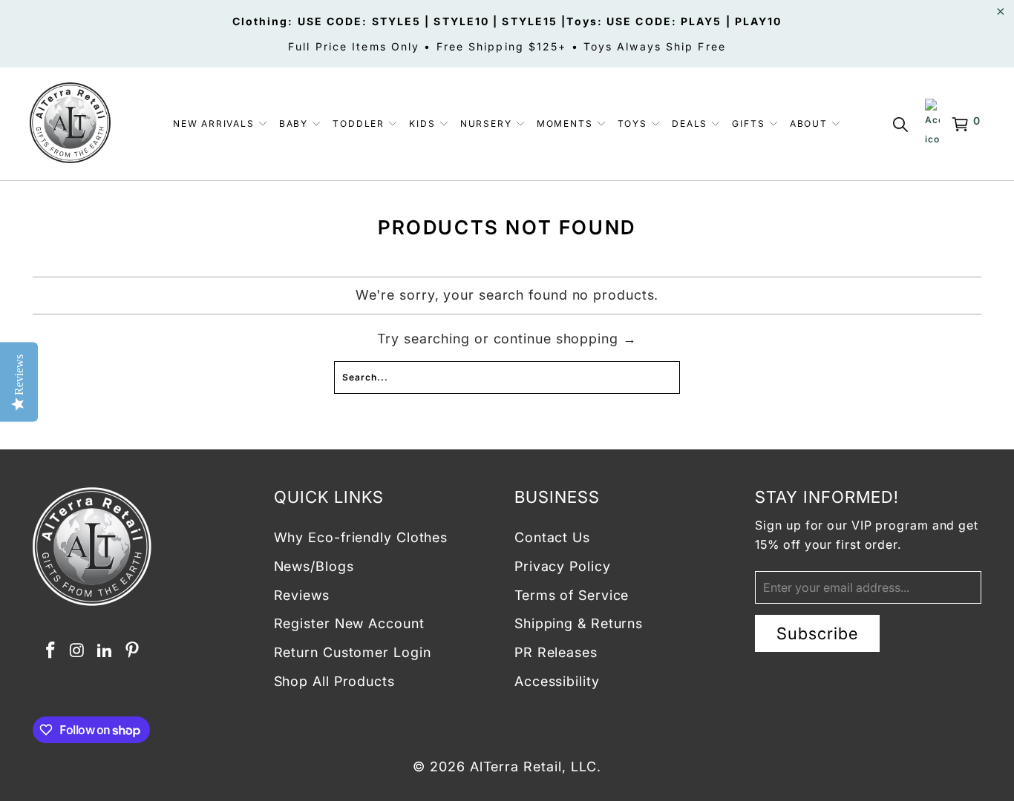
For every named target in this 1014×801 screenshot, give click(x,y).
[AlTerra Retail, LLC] (70, 123)
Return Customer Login (352, 652)
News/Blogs (314, 566)
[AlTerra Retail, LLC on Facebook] (50, 651)
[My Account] (932, 124)
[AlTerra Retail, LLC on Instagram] (78, 651)
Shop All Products (334, 681)
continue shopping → (565, 338)
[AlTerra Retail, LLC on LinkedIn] (105, 651)
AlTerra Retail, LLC (533, 766)
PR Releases (556, 652)
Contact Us (552, 537)
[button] (220, 124)
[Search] (903, 124)
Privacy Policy (562, 566)
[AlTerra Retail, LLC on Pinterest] (132, 651)
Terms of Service (571, 595)
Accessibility (557, 681)
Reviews (302, 595)
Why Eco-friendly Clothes (361, 537)
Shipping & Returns (578, 623)
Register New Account (349, 623)
